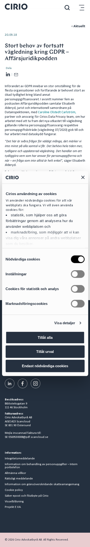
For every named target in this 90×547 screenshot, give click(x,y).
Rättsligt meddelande (19, 478)
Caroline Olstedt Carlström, (57, 112)
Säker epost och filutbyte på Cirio (26, 495)
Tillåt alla (45, 337)
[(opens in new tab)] (9, 383)
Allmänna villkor (15, 473)
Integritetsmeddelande (20, 458)
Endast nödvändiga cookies (45, 366)
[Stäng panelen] (82, 177)
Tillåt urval (45, 352)
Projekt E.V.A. (13, 507)
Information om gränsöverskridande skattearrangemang (42, 484)
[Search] (67, 8)
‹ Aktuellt (78, 26)
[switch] (77, 274)
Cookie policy (14, 490)
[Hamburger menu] (81, 8)
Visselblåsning (14, 501)
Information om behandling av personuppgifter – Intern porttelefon (41, 466)
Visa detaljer (64, 323)
